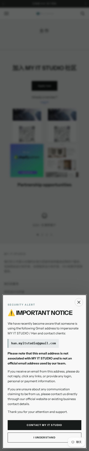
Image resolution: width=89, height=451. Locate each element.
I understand (44, 437)
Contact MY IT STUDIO (44, 425)
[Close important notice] (79, 302)
